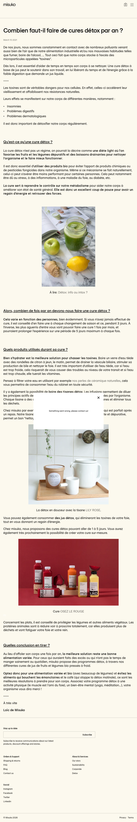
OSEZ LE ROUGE (72, 611)
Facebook (8, 793)
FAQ (5, 765)
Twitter (6, 797)
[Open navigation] (132, 5)
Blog (5, 769)
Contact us (8, 773)
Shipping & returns (11, 761)
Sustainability (78, 765)
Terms (131, 817)
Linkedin (7, 801)
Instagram (8, 789)
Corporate (77, 769)
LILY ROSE (93, 510)
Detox (75, 773)
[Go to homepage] (9, 4)
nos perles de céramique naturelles (96, 381)
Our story (76, 761)
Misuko (9, 817)
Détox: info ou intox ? (73, 292)
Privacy (122, 817)
